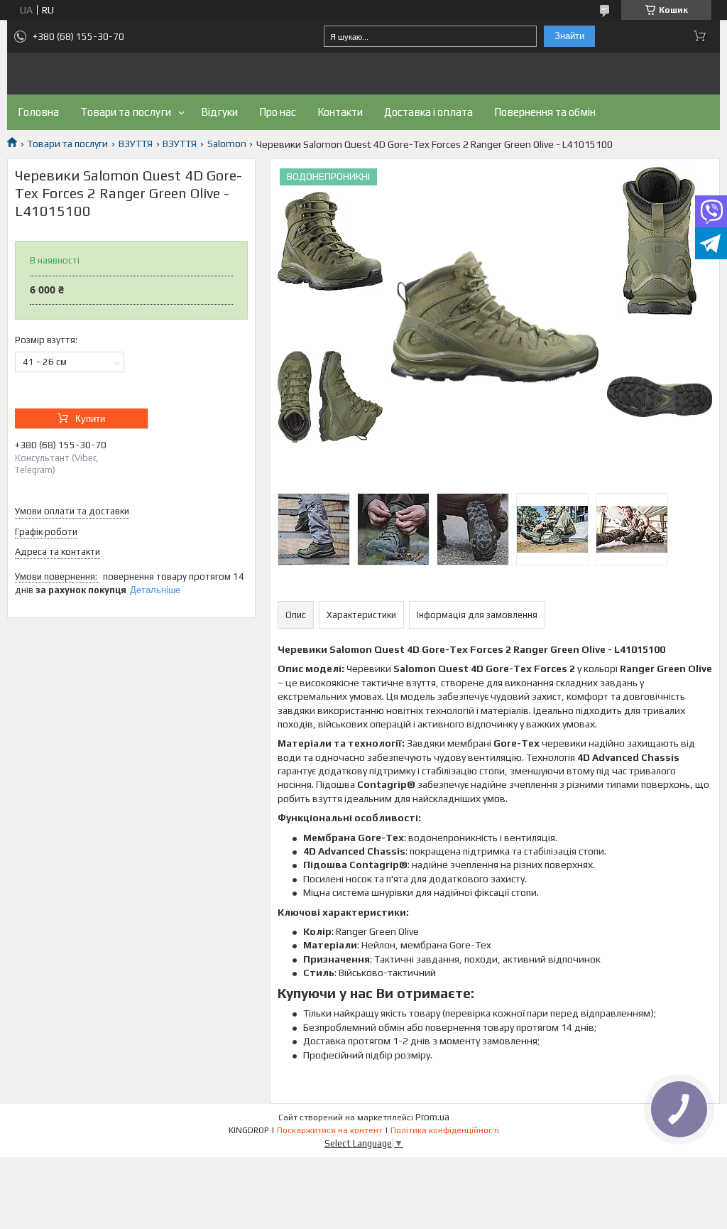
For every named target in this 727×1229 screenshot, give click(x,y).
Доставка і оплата (428, 112)
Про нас (277, 112)
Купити (90, 418)
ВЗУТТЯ (136, 143)
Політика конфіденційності (444, 1130)
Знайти (569, 36)
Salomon (226, 143)
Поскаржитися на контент (330, 1130)
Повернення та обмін (545, 112)
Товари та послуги (125, 112)
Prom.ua (432, 1117)
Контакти (340, 112)
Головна (38, 112)
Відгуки (219, 112)
